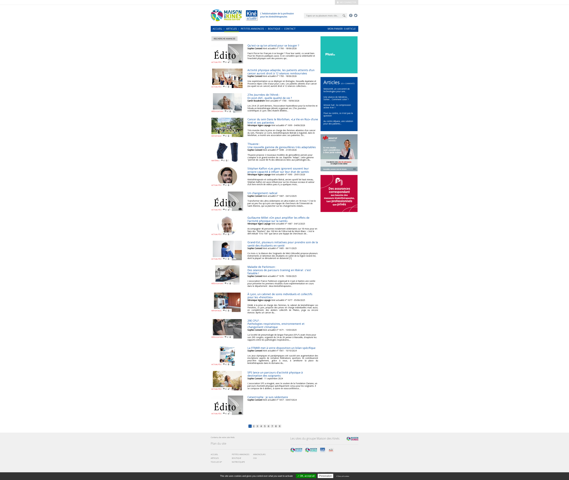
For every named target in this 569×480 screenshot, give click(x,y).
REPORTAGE (216, 136)
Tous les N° (216, 462)
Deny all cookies (343, 476)
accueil (217, 28)
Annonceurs (259, 454)
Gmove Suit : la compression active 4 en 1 (337, 106)
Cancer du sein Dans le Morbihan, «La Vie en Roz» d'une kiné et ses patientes (282, 120)
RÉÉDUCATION (217, 111)
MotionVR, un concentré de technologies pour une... (336, 90)
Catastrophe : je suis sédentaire (267, 397)
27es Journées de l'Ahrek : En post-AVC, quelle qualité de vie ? (269, 96)
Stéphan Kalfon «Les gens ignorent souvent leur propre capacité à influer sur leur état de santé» (278, 170)
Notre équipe (238, 462)
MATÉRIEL (215, 160)
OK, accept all (307, 476)
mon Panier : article (342, 28)
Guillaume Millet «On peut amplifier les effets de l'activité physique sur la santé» (278, 219)
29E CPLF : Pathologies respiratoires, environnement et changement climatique (276, 324)
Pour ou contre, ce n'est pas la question (338, 114)
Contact (290, 28)
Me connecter (347, 2)
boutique (236, 458)
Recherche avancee (224, 38)
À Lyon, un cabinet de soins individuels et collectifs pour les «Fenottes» (279, 295)
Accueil (214, 454)
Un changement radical (262, 193)
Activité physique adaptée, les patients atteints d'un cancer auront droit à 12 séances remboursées (280, 71)
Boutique (274, 28)
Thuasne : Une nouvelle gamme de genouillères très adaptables (281, 145)
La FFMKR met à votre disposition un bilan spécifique (281, 348)
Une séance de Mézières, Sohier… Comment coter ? (336, 98)
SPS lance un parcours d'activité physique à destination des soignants (275, 374)
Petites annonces (252, 28)
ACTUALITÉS (216, 62)
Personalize (325, 476)
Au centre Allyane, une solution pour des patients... (338, 122)
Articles (231, 28)
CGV (255, 458)
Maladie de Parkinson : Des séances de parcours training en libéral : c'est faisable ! (279, 270)
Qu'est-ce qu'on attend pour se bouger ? (273, 45)
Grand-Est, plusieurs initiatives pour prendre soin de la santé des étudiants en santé (282, 243)
